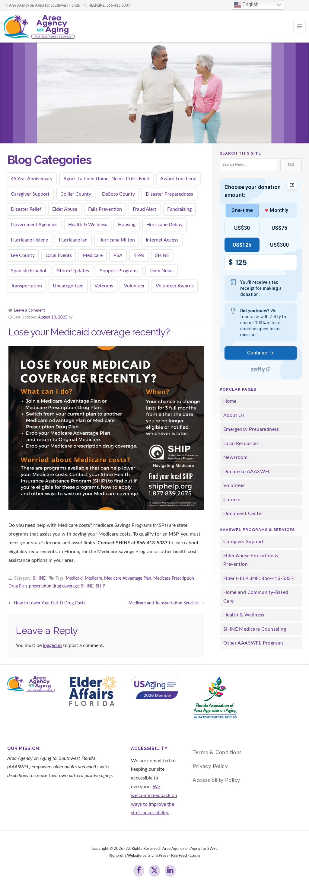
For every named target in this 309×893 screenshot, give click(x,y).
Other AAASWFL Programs (253, 643)
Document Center (243, 513)
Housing (126, 224)
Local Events (59, 255)
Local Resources (241, 443)
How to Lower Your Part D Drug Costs (49, 603)
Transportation (26, 285)
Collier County (75, 194)
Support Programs (119, 270)
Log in (195, 855)
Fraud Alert (144, 209)
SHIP (100, 586)
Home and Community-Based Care (255, 596)
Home (230, 401)
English (250, 4)
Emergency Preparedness (251, 429)
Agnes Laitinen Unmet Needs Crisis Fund (106, 178)
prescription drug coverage (54, 586)
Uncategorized (68, 285)
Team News (161, 270)
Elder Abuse (64, 209)
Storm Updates (73, 270)
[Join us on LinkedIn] (170, 871)
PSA (118, 255)
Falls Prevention (105, 209)
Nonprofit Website (125, 855)
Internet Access (162, 240)
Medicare (93, 255)
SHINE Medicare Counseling (254, 629)
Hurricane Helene (29, 240)
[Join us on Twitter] (154, 871)
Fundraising (179, 209)
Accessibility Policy (216, 780)
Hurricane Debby (164, 224)
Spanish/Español (28, 270)
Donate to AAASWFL (247, 471)
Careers (232, 499)
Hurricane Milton (116, 240)
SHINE (162, 255)
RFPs (138, 255)
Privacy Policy (210, 766)
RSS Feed (179, 855)
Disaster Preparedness (169, 194)
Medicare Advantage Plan (127, 578)
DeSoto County (118, 194)
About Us (233, 415)
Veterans (103, 285)
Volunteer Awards (175, 285)
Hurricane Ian (73, 240)
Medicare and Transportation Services (164, 603)
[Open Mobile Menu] (299, 26)
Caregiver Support (30, 194)
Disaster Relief (26, 209)
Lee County (23, 255)
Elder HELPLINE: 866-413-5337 (258, 578)
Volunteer (134, 285)
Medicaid (74, 578)
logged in (52, 645)
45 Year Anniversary (32, 178)
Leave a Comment (29, 310)
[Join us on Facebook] (138, 871)
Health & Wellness (87, 224)
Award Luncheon (178, 178)
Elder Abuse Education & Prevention (250, 560)
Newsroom (235, 457)
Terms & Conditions (217, 752)
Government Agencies (34, 224)
